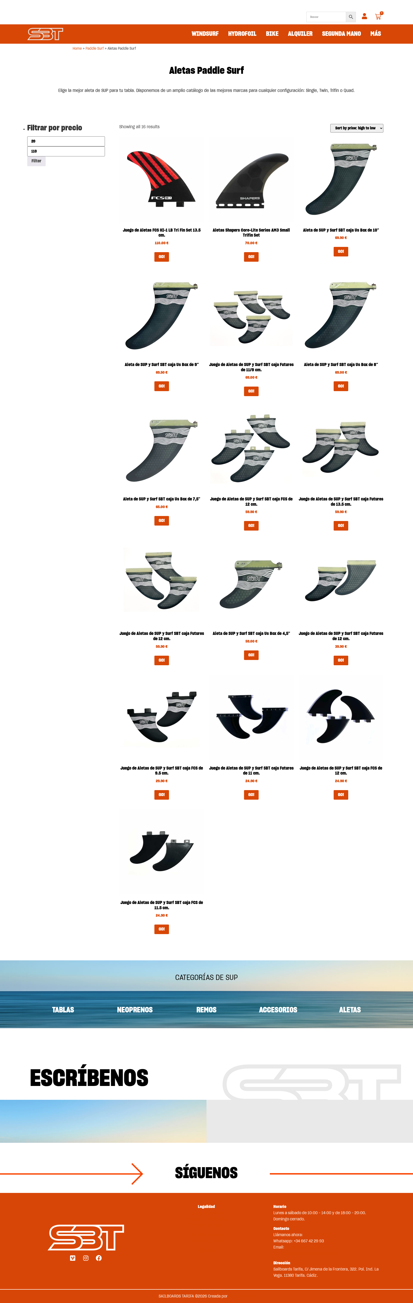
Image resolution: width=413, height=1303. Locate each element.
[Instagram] (86, 1258)
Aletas (350, 1010)
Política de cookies (206, 1241)
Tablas (63, 1010)
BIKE (272, 34)
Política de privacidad (206, 1235)
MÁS (375, 34)
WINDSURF (205, 34)
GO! (162, 257)
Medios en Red (241, 1296)
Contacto (206, 1251)
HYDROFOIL (242, 34)
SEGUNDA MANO (341, 34)
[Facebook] (99, 1258)
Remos (206, 1010)
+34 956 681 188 (318, 1235)
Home (77, 48)
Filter (36, 161)
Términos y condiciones (206, 1219)
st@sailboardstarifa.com (306, 1247)
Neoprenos (135, 1010)
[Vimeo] (73, 1258)
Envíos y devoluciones (206, 1213)
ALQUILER (300, 34)
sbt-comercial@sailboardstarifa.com (305, 1253)
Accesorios (278, 1010)
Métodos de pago (206, 1225)
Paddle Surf (95, 48)
